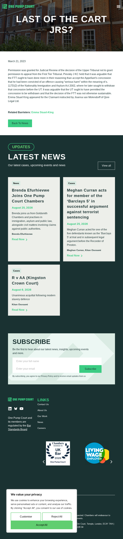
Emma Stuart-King (42, 112)
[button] (44, 462)
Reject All (56, 516)
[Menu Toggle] (118, 6)
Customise (26, 516)
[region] (41, 511)
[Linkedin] (10, 409)
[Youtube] (21, 409)
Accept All (41, 525)
